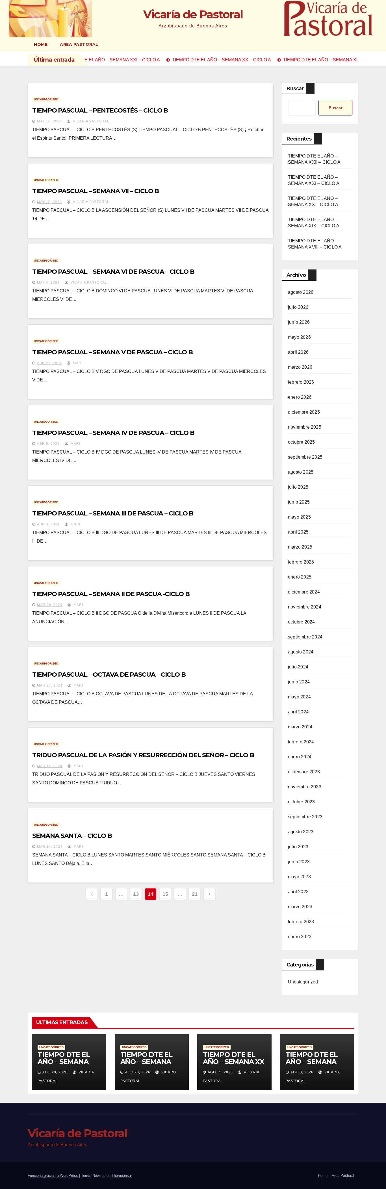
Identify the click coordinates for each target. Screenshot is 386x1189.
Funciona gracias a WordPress (53, 1175)
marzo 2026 (300, 367)
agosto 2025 (300, 472)
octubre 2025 (301, 442)
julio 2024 (298, 666)
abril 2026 (298, 352)
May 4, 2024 (48, 282)
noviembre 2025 (304, 427)
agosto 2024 (300, 651)
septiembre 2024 (305, 637)
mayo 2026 (299, 337)
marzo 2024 (300, 726)
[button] (356, 44)
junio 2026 (299, 322)
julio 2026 (298, 307)
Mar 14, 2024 (49, 766)
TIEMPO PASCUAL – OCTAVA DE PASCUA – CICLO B (109, 674)
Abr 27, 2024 (49, 363)
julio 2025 (298, 487)
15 (165, 894)
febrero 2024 (301, 741)
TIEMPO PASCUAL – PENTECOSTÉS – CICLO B (100, 110)
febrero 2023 (301, 921)
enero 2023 (299, 936)
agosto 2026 (300, 292)
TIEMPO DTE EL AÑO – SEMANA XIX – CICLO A (312, 1061)
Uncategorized (46, 99)
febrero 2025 (301, 562)
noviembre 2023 (304, 786)
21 (194, 894)
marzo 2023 (300, 906)
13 (135, 894)
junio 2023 (299, 861)
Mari (77, 363)
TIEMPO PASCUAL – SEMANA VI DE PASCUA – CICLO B (113, 271)
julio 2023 (298, 846)
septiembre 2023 (305, 816)
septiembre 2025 (305, 457)
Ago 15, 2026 (220, 1072)
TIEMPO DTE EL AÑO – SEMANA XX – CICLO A (233, 1061)
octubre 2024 (301, 622)
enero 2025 (299, 577)
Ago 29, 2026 (55, 1072)
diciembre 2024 (304, 592)
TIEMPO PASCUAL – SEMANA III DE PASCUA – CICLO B (112, 513)
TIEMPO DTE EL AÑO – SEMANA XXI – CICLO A (146, 1061)
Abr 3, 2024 (48, 524)
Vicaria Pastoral (90, 121)
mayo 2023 (299, 876)
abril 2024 (298, 711)
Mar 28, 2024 (49, 605)
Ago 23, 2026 (137, 1072)
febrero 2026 (301, 382)
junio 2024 (299, 681)
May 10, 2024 (49, 121)
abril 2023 (298, 891)
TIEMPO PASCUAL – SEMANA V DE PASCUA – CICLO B (112, 352)
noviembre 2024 (304, 607)
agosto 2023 (300, 831)
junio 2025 (299, 502)
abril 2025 (298, 532)
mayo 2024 (299, 696)
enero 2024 (299, 756)
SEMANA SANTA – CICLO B (72, 836)
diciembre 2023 (304, 771)
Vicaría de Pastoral (193, 14)
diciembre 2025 (304, 412)
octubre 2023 (301, 801)
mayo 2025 (299, 517)
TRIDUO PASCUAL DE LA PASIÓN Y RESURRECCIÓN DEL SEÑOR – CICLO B (143, 755)
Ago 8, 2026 (301, 1072)
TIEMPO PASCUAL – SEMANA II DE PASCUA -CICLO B (111, 594)
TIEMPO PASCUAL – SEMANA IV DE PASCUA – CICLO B (113, 433)
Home (40, 44)
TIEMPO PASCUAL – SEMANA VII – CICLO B (95, 191)
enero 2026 (299, 397)
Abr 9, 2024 (48, 444)
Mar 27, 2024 (49, 685)
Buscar (295, 88)
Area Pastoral (79, 44)
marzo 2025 (300, 547)
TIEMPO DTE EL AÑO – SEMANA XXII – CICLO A (64, 1061)
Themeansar (122, 1175)
